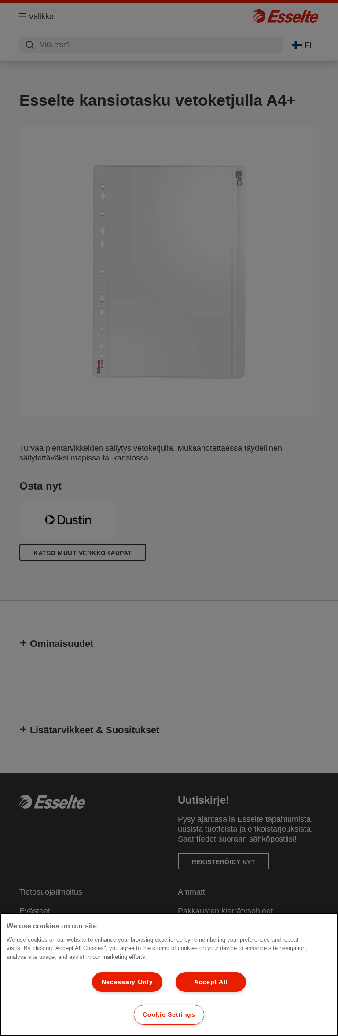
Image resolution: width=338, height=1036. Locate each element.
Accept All (211, 981)
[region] (169, 974)
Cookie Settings (169, 1014)
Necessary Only (127, 981)
